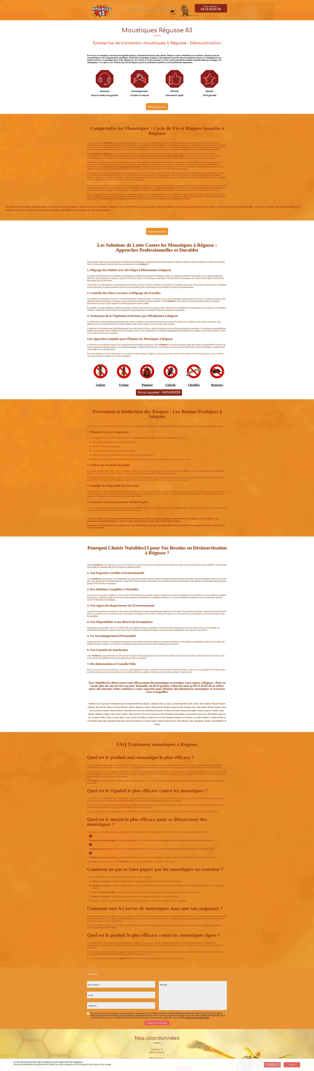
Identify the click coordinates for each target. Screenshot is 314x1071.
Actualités (159, 8)
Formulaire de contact (177, 8)
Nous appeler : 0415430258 (159, 392)
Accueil (128, 8)
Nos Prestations (142, 8)
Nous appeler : (211, 8)
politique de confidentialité (197, 1017)
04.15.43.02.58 (158, 1052)
